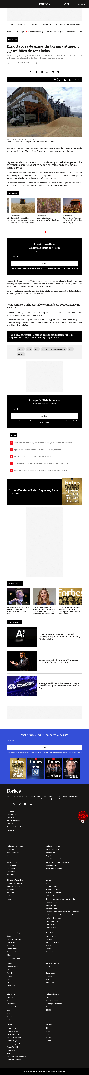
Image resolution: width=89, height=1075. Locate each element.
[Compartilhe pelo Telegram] (52, 71)
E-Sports (10, 970)
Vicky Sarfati (50, 853)
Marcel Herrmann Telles (54, 859)
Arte (8, 1013)
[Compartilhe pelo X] (31, 71)
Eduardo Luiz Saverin (53, 849)
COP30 (48, 1010)
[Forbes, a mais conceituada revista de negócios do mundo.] (44, 791)
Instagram (10, 893)
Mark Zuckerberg (13, 853)
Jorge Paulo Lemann (53, 856)
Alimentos (49, 1007)
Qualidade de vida (13, 1007)
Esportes (11, 963)
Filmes (48, 970)
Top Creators (51, 924)
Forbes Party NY (13, 1041)
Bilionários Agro (51, 886)
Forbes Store (11, 814)
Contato (10, 824)
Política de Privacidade (46, 268)
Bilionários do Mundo (53, 893)
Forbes (29, 162)
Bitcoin (9, 936)
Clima (48, 997)
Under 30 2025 (51, 927)
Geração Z (50, 939)
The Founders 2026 (52, 921)
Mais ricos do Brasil (54, 846)
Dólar (9, 955)
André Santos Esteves (54, 868)
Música (48, 979)
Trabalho (49, 949)
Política (49, 1025)
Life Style (11, 994)
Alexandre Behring (52, 865)
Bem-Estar (50, 933)
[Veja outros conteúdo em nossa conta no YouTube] (25, 804)
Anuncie (81, 4)
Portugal (10, 997)
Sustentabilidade (52, 1000)
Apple (9, 899)
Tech (52, 24)
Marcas (9, 1016)
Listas (31, 24)
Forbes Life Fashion (14, 1037)
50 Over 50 (50, 896)
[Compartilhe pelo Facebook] (36, 71)
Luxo (8, 1010)
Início (9, 32)
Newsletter (10, 830)
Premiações (50, 982)
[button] (65, 79)
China (48, 1034)
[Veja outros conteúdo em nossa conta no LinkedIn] (30, 804)
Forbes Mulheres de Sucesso (17, 1056)
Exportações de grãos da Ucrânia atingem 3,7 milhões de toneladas (56, 32)
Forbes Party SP (12, 1047)
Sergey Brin (11, 872)
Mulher (45, 24)
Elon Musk (10, 849)
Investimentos (12, 942)
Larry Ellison (11, 859)
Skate (9, 982)
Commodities (12, 949)
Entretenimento (52, 963)
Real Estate (60, 24)
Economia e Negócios (16, 933)
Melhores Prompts (13, 886)
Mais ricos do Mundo (15, 846)
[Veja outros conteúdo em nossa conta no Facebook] (9, 804)
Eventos (49, 976)
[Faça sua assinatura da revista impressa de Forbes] (18, 768)
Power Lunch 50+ (13, 1034)
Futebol (9, 976)
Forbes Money (46, 162)
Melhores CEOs (51, 902)
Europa (48, 1041)
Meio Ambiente (52, 994)
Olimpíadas (11, 986)
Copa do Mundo (13, 967)
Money (38, 24)
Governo (49, 1037)
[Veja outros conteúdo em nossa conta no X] (14, 804)
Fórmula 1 (10, 973)
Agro (12, 24)
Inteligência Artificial (14, 883)
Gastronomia (11, 1004)
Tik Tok (9, 896)
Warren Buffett (12, 865)
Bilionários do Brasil (75, 24)
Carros (9, 1019)
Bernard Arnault (12, 862)
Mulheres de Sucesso (53, 918)
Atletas (9, 989)
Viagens (10, 1000)
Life (25, 24)
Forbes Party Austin (14, 1044)
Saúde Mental (51, 936)
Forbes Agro (20, 32)
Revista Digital (12, 817)
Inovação (10, 890)
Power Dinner (11, 1028)
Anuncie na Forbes (13, 820)
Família (48, 945)
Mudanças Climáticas (54, 1004)
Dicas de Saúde (51, 952)
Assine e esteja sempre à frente (53, 799)
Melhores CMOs (51, 909)
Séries (48, 967)
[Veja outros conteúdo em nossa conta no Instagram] (20, 804)
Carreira (19, 24)
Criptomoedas (12, 952)
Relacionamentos (52, 942)
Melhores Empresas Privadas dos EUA (59, 915)
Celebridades (50, 973)
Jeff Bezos (10, 856)
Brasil (48, 1031)
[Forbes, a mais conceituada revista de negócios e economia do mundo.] (44, 4)
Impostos (10, 945)
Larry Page (11, 868)
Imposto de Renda (13, 958)
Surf (8, 979)
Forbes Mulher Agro (14, 1060)
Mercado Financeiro (14, 939)
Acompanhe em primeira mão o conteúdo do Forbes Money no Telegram (43, 306)
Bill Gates (10, 875)
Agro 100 (49, 883)
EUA (47, 1028)
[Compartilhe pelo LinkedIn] (42, 71)
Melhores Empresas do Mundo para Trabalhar (62, 912)
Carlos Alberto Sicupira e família (57, 862)
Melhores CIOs (51, 905)
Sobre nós (10, 811)
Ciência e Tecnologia (15, 880)
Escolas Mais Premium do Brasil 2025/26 (60, 899)
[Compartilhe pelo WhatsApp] (47, 71)
